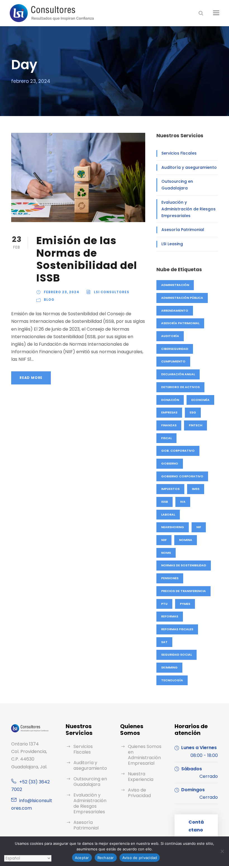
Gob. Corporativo (178, 450)
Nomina (185, 540)
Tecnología (172, 680)
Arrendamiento (174, 310)
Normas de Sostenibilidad (183, 565)
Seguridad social (176, 654)
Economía (200, 400)
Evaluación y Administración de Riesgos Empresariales (188, 208)
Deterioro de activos (180, 387)
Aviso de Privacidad (139, 793)
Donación (170, 400)
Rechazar (105, 857)
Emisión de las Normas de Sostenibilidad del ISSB (86, 259)
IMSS (195, 489)
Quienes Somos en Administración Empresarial (144, 754)
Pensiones (169, 578)
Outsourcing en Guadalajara (177, 185)
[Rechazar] (222, 851)
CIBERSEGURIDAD (174, 349)
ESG (193, 412)
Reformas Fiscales (177, 629)
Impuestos (170, 489)
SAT (164, 642)
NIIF (164, 540)
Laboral (168, 514)
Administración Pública (182, 297)
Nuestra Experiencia (140, 777)
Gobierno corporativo (182, 476)
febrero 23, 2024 (61, 292)
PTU (164, 604)
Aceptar (82, 857)
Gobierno (169, 463)
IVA (182, 501)
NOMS (166, 552)
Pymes (185, 604)
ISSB (164, 501)
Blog (49, 299)
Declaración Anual (178, 374)
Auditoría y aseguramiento (189, 167)
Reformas (169, 616)
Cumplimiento (173, 361)
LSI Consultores (111, 292)
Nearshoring (172, 527)
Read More (31, 377)
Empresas (169, 412)
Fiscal (166, 438)
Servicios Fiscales (179, 153)
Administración (175, 285)
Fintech (195, 425)
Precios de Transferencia (183, 591)
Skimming (169, 667)
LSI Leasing (172, 244)
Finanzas (168, 425)
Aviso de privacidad (139, 857)
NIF (198, 527)
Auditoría (170, 336)
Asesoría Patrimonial (182, 229)
